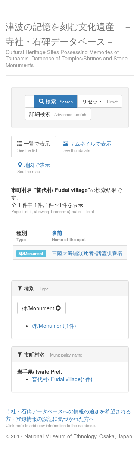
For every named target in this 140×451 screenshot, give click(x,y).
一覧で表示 (33, 146)
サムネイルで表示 (87, 146)
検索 (58, 101)
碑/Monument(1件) (54, 325)
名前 (57, 232)
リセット (100, 101)
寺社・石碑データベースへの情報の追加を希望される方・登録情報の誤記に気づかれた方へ (68, 417)
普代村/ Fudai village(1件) (62, 379)
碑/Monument (31, 253)
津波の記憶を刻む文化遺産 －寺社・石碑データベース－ (69, 43)
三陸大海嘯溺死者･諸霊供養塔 (87, 252)
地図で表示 (33, 167)
